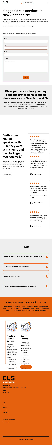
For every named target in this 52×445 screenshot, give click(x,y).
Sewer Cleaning (6, 421)
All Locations (5, 412)
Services (4, 404)
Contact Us (5, 409)
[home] (5, 2)
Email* (5, 52)
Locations (5, 407)
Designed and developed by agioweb (26, 439)
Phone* (6, 45)
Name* (5, 38)
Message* (6, 58)
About (4, 402)
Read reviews (7, 174)
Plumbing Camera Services (9, 419)
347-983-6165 (6, 392)
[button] (48, 2)
